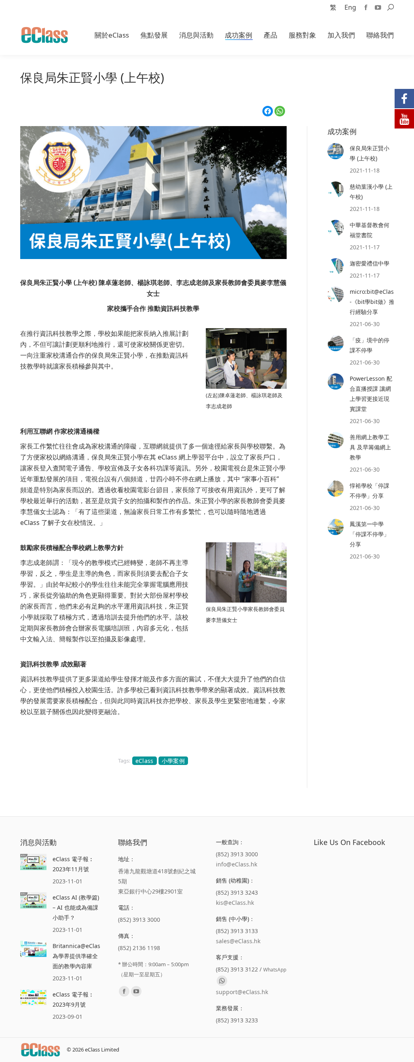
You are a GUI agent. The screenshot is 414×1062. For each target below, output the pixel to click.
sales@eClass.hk (238, 941)
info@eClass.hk (236, 864)
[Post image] (335, 151)
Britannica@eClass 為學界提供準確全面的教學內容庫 (78, 956)
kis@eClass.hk (235, 902)
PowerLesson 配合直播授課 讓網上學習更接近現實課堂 (371, 394)
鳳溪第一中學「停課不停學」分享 (369, 534)
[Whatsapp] (222, 981)
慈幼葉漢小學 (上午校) (371, 191)
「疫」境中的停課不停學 (369, 345)
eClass (144, 761)
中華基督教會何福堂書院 (369, 230)
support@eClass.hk (242, 992)
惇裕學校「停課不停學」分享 (369, 490)
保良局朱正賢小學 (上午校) (369, 153)
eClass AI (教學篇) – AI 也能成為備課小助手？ (76, 907)
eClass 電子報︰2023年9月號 (73, 999)
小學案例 (173, 761)
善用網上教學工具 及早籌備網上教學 (370, 447)
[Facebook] (267, 111)
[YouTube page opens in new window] (378, 7)
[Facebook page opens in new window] (366, 7)
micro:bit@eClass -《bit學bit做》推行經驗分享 (373, 302)
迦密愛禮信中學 (369, 263)
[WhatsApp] (280, 111)
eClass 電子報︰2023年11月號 (73, 864)
